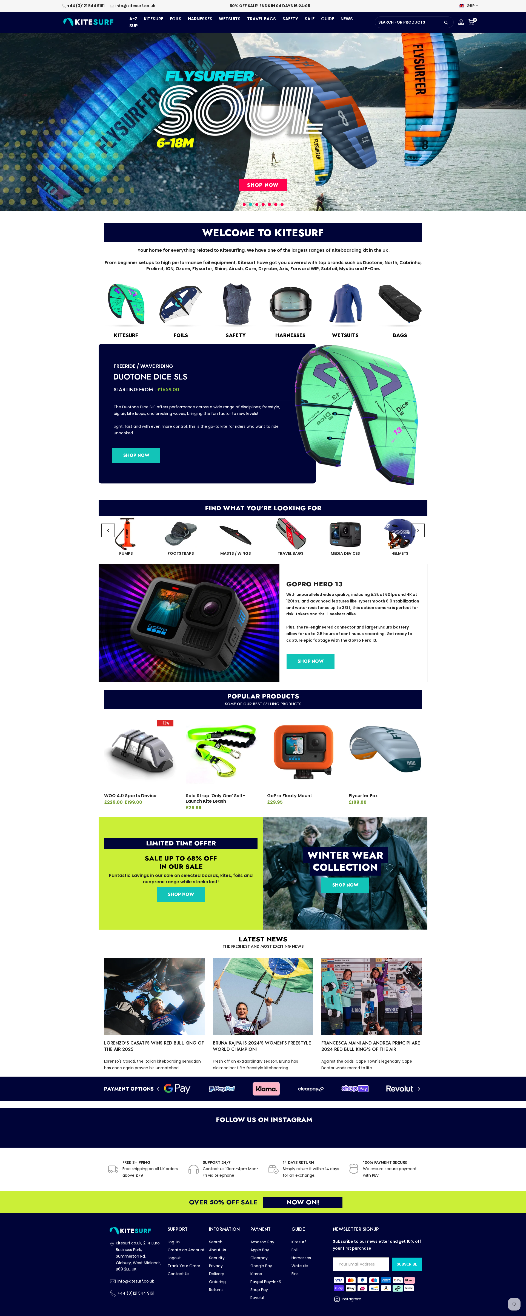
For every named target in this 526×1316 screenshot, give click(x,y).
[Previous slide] (108, 530)
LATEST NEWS (263, 939)
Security (217, 1258)
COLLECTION (345, 867)
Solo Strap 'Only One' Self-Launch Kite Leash (215, 798)
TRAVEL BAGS (261, 19)
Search (215, 1242)
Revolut (257, 1297)
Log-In (174, 1242)
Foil (294, 1250)
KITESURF (153, 19)
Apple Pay (259, 1250)
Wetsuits (299, 1266)
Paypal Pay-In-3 (265, 1281)
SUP (133, 26)
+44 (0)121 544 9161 (86, 6)
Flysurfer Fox (363, 796)
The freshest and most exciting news (263, 946)
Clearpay (259, 1258)
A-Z (133, 19)
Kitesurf (298, 1242)
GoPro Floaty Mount (289, 796)
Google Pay (261, 1266)
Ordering (217, 1281)
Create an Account (186, 1250)
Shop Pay (259, 1289)
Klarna (256, 1274)
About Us (217, 1250)
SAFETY (290, 19)
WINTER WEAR (345, 855)
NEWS (347, 19)
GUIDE (327, 19)
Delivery (216, 1274)
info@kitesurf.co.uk (135, 6)
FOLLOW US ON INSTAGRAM (263, 1119)
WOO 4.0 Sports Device (130, 796)
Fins (295, 1274)
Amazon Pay (262, 1242)
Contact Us (178, 1274)
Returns (216, 1289)
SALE (310, 19)
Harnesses (301, 1258)
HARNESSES (200, 19)
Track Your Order (184, 1266)
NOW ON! (302, 1202)
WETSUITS (230, 19)
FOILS (175, 19)
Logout (174, 1258)
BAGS (400, 335)
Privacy (216, 1266)
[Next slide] (418, 530)
